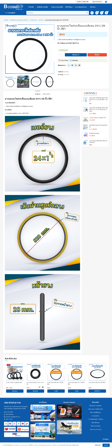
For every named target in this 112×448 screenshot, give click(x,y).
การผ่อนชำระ (95, 416)
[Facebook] (10, 424)
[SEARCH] (87, 13)
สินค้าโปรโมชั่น (95, 426)
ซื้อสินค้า (97, 54)
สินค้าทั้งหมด (95, 422)
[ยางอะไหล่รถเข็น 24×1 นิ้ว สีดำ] (97, 372)
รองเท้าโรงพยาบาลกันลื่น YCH (97, 117)
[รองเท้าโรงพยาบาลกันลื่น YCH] (85, 119)
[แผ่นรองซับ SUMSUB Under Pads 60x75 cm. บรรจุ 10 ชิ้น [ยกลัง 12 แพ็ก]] (85, 111)
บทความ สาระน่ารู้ (95, 429)
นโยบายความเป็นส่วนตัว (95, 409)
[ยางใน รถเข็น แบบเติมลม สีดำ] (14, 372)
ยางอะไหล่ (40, 20)
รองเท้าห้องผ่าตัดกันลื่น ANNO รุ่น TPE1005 (98, 141)
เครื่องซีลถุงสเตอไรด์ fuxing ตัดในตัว (98, 126)
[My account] (92, 12)
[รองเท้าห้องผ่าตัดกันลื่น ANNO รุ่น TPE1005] (85, 143)
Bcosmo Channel (69, 402)
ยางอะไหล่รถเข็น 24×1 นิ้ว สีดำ (97, 382)
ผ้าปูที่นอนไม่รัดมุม (94, 133)
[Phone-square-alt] (75, 65)
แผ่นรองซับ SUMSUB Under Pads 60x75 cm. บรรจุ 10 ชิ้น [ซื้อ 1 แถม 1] (98, 99)
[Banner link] (42, 413)
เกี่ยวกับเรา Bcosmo (96, 405)
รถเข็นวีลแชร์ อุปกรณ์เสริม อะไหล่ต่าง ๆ (19, 20)
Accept (106, 445)
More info (98, 445)
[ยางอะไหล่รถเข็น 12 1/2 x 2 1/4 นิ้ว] (35, 372)
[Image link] (106, 1)
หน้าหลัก (6, 20)
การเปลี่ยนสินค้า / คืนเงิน (95, 419)
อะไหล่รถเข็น (33, 20)
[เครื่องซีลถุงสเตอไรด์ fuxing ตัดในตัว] (85, 127)
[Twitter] (18, 424)
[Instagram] (14, 424)
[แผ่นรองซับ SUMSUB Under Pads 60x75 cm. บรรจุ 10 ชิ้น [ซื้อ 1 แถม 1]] (85, 101)
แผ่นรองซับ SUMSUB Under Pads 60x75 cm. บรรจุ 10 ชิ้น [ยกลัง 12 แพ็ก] (98, 109)
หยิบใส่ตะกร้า (75, 54)
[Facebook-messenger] (72, 65)
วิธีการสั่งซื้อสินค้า (95, 412)
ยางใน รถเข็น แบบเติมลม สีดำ (14, 382)
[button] (6, 82)
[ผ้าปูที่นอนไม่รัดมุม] (85, 135)
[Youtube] (23, 424)
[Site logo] (13, 7)
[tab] (37, 93)
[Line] (68, 65)
